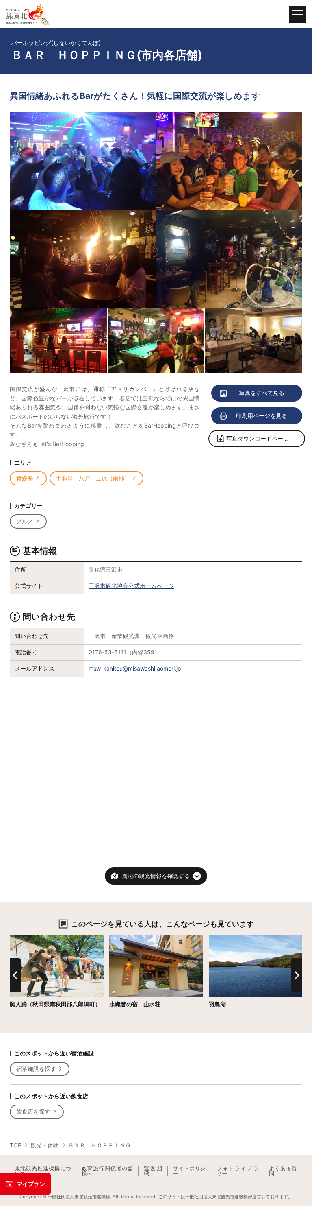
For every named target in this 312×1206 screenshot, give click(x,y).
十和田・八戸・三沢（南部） (93, 477)
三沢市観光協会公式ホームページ (131, 585)
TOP (16, 1145)
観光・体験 (44, 1145)
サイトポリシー (189, 1171)
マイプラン (31, 1183)
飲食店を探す (33, 1111)
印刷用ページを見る (261, 415)
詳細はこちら (27, 938)
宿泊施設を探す (36, 1068)
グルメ (24, 521)
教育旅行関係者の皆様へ (107, 1171)
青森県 (24, 477)
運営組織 (153, 1171)
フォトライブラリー (238, 1171)
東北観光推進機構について (43, 1171)
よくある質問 (283, 1171)
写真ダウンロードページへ (260, 438)
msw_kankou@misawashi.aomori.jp (135, 668)
